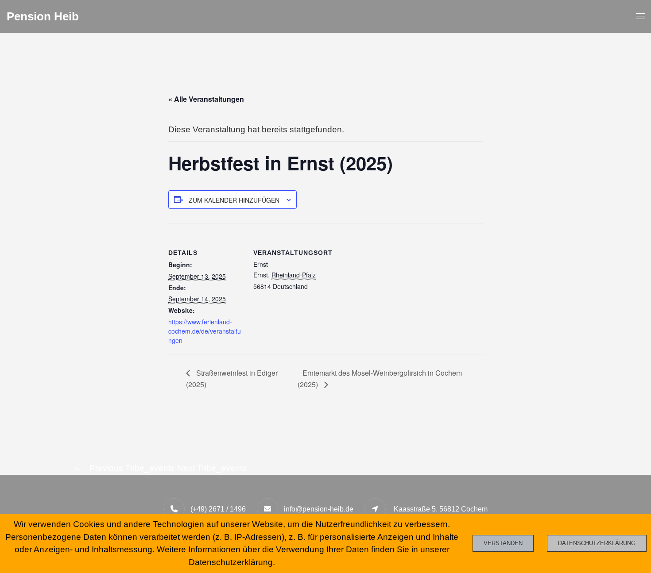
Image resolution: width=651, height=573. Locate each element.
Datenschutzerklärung (597, 543)
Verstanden (503, 543)
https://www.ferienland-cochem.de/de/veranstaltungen (204, 331)
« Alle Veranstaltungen (206, 99)
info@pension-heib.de (318, 509)
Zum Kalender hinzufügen (234, 200)
